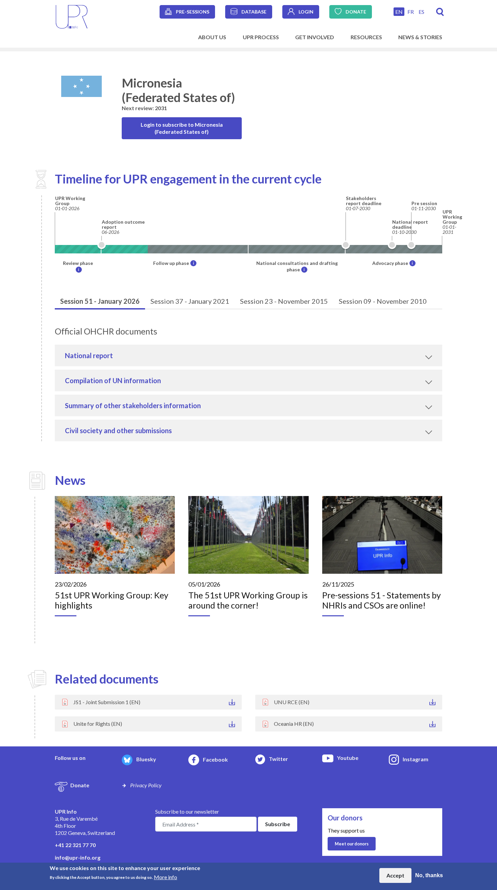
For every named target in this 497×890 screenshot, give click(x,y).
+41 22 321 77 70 (75, 845)
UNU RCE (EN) (291, 702)
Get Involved (314, 37)
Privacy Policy (146, 785)
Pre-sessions (192, 12)
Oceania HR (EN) (294, 723)
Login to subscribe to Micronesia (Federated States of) (182, 128)
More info (165, 876)
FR (410, 11)
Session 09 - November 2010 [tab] (383, 301)
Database (253, 12)
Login (306, 12)
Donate (356, 12)
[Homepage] (72, 16)
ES (421, 11)
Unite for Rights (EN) (97, 723)
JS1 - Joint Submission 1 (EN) (106, 702)
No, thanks (429, 875)
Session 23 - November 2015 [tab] (284, 301)
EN (399, 11)
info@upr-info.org (77, 857)
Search (440, 12)
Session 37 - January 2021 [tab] (189, 301)
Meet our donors (352, 843)
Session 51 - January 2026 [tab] (100, 301)
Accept (395, 875)
